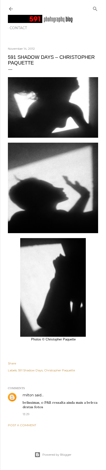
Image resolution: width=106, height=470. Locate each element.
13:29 (26, 414)
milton (28, 395)
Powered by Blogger (56, 454)
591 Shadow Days (30, 370)
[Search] (95, 8)
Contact (18, 28)
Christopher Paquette (59, 370)
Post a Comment (22, 425)
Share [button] (12, 363)
